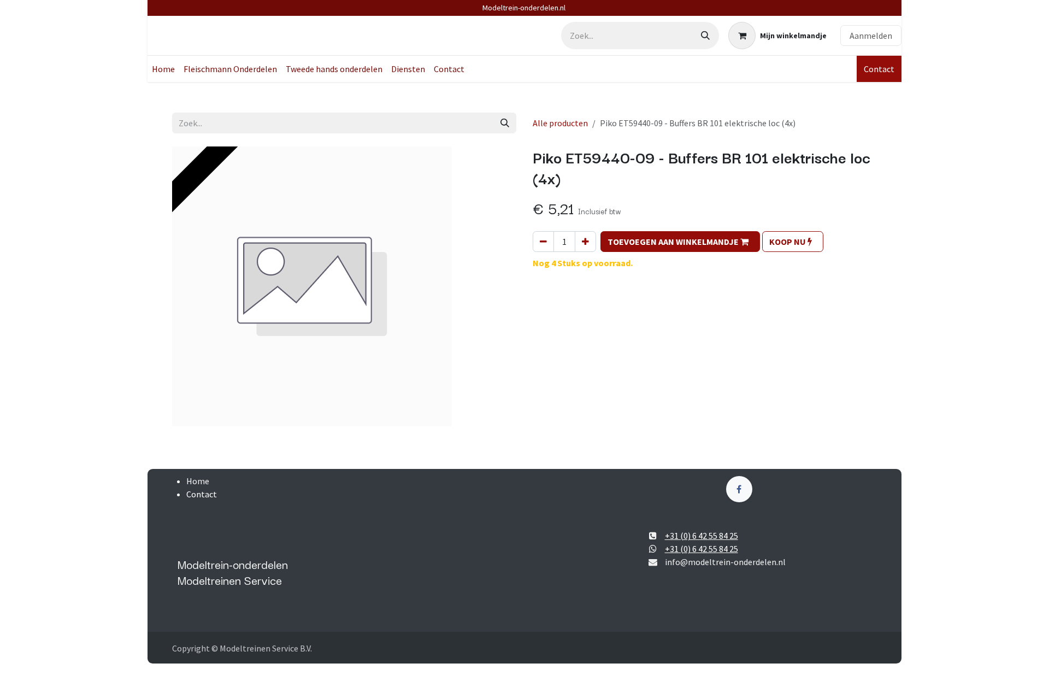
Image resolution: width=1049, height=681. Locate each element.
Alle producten (560, 123)
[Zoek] (705, 35)
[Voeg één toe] (585, 241)
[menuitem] (163, 69)
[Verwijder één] (543, 241)
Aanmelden (871, 35)
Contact (879, 68)
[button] (680, 241)
